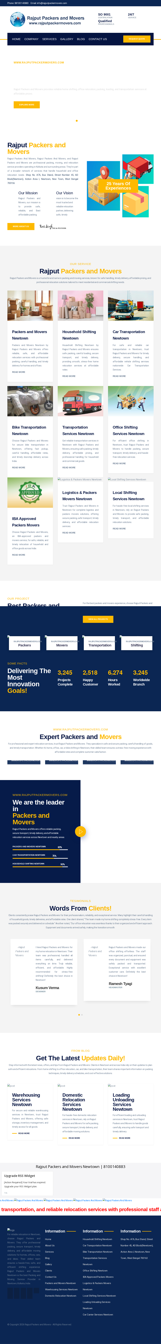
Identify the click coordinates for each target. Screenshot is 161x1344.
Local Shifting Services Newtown (99, 1295)
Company (31, 39)
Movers (62, 645)
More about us (21, 226)
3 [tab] (84, 121)
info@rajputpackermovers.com (52, 3)
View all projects (98, 619)
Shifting (137, 645)
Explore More (26, 105)
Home (16, 39)
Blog (81, 39)
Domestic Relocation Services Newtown (73, 1102)
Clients (48, 1270)
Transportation (100, 645)
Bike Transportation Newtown (98, 1251)
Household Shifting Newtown (97, 1239)
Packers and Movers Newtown (60, 1283)
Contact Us (98, 39)
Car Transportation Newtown (97, 1245)
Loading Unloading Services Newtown (123, 1102)
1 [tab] (77, 121)
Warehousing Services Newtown (26, 1099)
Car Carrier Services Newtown (98, 1314)
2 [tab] (80, 121)
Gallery (66, 39)
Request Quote (137, 39)
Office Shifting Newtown (95, 1270)
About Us (49, 1245)
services (49, 39)
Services (49, 1251)
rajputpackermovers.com (28, 641)
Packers (24, 645)
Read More (18, 372)
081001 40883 (22, 3)
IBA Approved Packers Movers (98, 1277)
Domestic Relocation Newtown (60, 1295)
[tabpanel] (80, 83)
